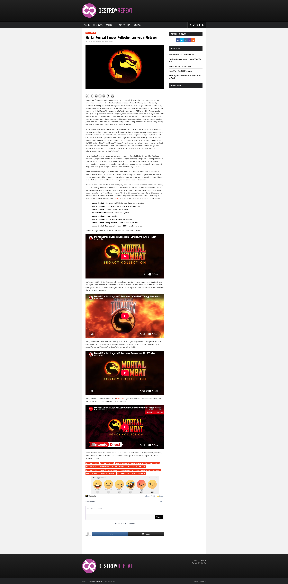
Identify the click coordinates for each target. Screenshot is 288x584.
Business (137, 25)
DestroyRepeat (97, 581)
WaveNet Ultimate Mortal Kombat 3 (131, 473)
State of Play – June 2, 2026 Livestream (180, 71)
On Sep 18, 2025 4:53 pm (93, 42)
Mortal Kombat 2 (107, 463)
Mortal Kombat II (153, 463)
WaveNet (112, 473)
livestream (120, 398)
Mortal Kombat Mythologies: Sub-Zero (130, 466)
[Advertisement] (185, 123)
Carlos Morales (108, 42)
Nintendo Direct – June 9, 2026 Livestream (181, 54)
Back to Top (199, 581)
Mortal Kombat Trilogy (95, 470)
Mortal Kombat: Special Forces (148, 470)
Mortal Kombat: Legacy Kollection (120, 470)
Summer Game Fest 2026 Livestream (180, 66)
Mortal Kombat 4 (137, 463)
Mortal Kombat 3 (122, 463)
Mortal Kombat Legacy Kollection (99, 466)
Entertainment (124, 25)
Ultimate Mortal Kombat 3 (96, 473)
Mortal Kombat (92, 463)
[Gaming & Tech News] (107, 17)
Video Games (98, 25)
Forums (87, 25)
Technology (111, 25)
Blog (116, 198)
